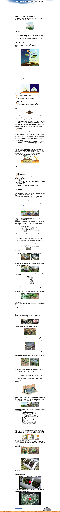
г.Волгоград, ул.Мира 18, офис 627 (18, 508)
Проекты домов (36, 1)
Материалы (32, 1)
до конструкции (17, 351)
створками (28, 426)
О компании (26, 1)
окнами (43, 315)
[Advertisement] (30, 10)
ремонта (23, 205)
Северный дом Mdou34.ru (19, 2)
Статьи (39, 1)
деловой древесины (29, 336)
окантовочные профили (40, 36)
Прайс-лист (42, 1)
